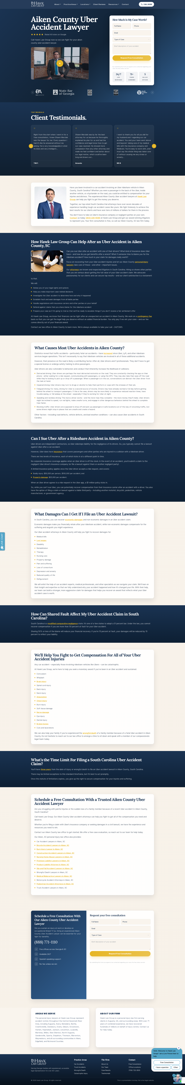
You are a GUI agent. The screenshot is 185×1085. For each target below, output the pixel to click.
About (56, 4)
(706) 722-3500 (134, 1070)
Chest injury (42, 701)
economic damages (74, 520)
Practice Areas (70, 4)
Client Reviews (99, 4)
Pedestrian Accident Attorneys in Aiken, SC (55, 884)
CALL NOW (148, 4)
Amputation (42, 697)
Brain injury (41, 681)
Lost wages (41, 540)
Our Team (104, 1067)
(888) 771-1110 (45, 942)
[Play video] (59, 63)
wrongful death (89, 733)
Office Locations (135, 1067)
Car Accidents (79, 1064)
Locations (85, 4)
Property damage (40, 477)
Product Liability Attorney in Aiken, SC (53, 865)
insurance (58, 452)
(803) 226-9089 (93, 218)
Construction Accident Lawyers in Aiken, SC (55, 853)
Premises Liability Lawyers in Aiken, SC (53, 861)
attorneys (74, 270)
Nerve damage (43, 712)
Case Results (105, 1070)
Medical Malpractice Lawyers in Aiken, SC (54, 876)
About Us (104, 1064)
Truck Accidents (80, 1067)
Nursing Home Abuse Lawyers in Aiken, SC (55, 857)
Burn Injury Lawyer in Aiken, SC (50, 849)
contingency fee (144, 316)
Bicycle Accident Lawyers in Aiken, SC (53, 845)
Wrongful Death (80, 1070)
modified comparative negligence (63, 623)
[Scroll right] (152, 92)
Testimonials (105, 1073)
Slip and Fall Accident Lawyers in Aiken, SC (55, 868)
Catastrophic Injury (81, 1073)
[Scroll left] (32, 92)
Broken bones (42, 724)
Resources (113, 4)
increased (108, 353)
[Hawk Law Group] (37, 4)
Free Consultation (135, 1064)
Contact (125, 4)
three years (46, 769)
